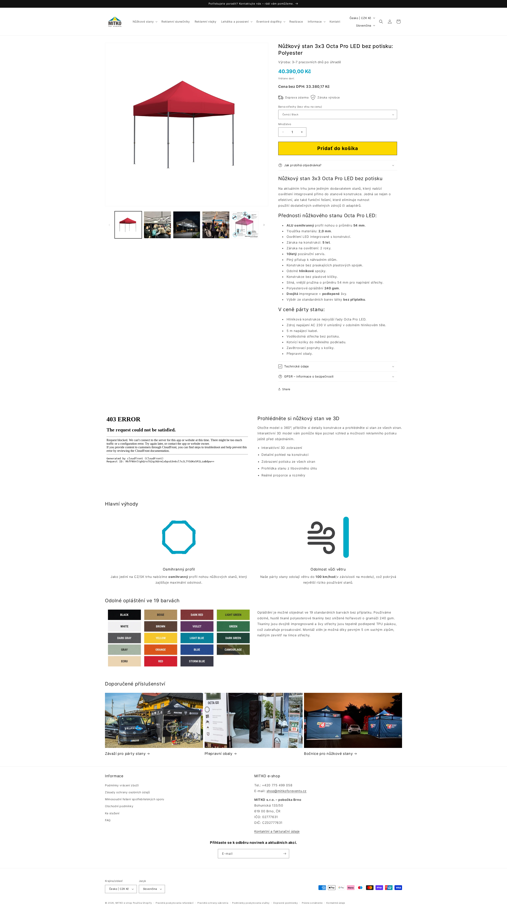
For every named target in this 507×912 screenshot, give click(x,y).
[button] (144, 21)
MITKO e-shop (123, 902)
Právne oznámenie (312, 902)
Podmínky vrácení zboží (122, 785)
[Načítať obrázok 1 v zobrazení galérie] (128, 224)
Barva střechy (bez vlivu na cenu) (300, 106)
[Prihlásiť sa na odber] (284, 853)
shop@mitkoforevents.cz (287, 791)
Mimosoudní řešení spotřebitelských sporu (134, 799)
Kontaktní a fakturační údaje (277, 831)
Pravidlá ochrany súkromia (212, 902)
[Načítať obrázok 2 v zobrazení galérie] (157, 224)
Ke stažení (112, 813)
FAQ (108, 820)
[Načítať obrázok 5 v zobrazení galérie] (245, 224)
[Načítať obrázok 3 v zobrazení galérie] (186, 224)
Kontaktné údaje (335, 902)
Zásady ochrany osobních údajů (127, 792)
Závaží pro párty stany (125, 753)
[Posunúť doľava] (109, 225)
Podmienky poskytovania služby (250, 902)
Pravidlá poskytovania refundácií (174, 902)
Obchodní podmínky (119, 806)
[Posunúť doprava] (264, 225)
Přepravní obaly (219, 753)
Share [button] (286, 389)
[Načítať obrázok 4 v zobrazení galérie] (215, 224)
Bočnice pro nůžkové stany (328, 753)
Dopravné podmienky (285, 902)
